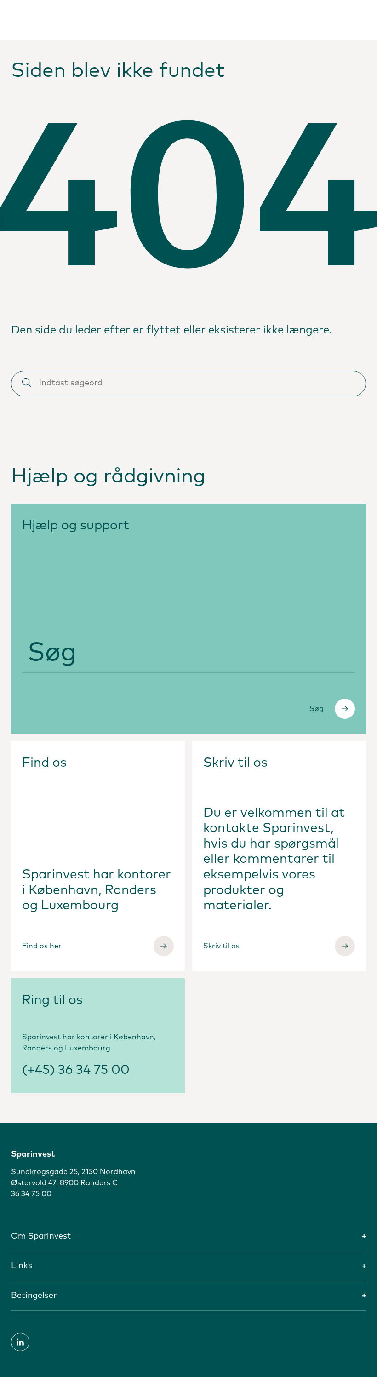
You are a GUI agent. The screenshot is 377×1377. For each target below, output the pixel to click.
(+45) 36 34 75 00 (76, 1070)
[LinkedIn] (20, 1342)
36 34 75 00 (31, 1194)
